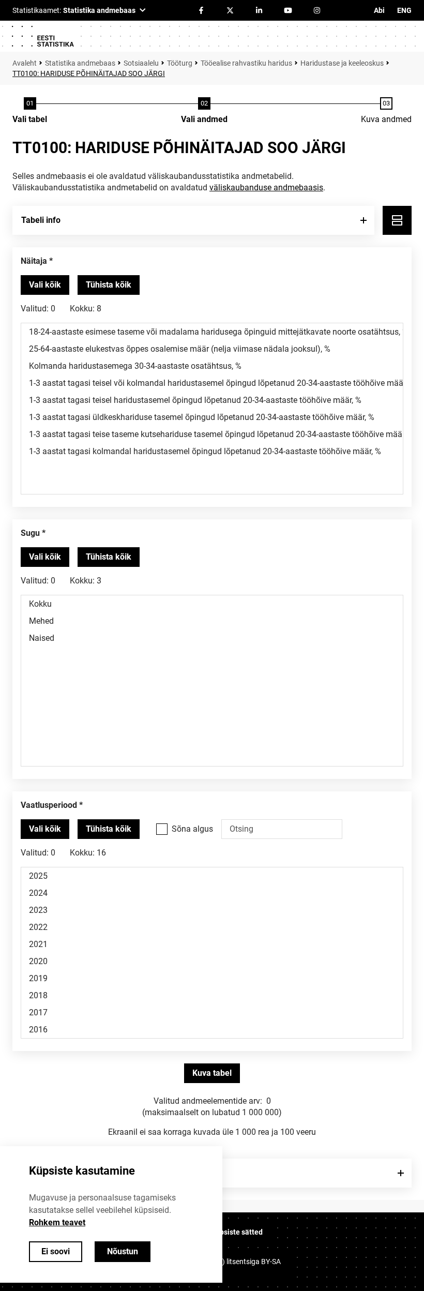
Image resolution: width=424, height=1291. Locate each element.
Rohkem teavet (57, 1222)
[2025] (212, 875)
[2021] (212, 944)
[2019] (212, 978)
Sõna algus (192, 829)
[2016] (212, 1029)
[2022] (212, 927)
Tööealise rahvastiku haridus (246, 63)
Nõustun (122, 1251)
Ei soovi (55, 1251)
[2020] (212, 961)
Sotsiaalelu (141, 63)
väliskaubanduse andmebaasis (266, 187)
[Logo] (42, 36)
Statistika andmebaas (80, 63)
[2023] (212, 910)
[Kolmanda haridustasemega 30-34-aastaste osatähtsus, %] (212, 365)
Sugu (30, 533)
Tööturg (179, 63)
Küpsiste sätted (237, 1232)
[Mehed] (212, 620)
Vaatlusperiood (49, 805)
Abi (379, 10)
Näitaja (34, 261)
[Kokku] (212, 603)
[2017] (212, 1012)
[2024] (212, 893)
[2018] (212, 995)
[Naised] (212, 638)
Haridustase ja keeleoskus (342, 63)
